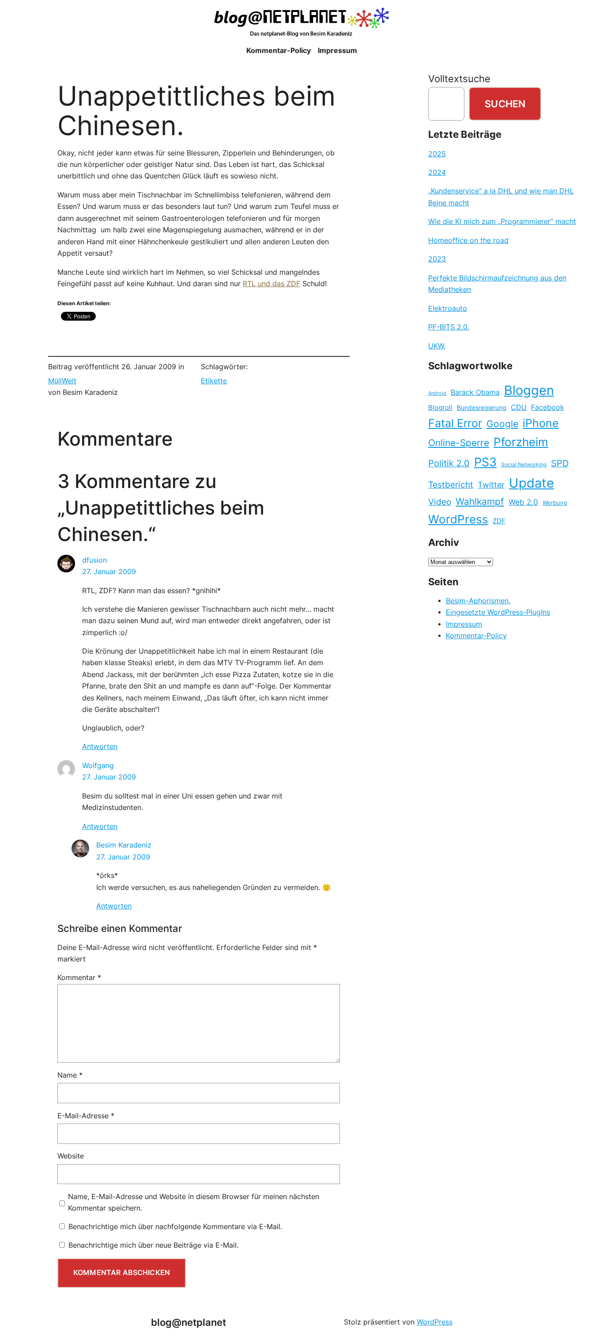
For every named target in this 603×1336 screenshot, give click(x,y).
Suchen (505, 104)
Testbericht (450, 484)
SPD (560, 463)
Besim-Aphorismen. (478, 601)
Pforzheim (521, 442)
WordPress (458, 519)
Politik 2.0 (449, 463)
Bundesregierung (481, 407)
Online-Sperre (458, 442)
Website (70, 1156)
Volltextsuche (459, 78)
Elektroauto (447, 308)
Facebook (547, 407)
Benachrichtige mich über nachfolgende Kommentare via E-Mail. (175, 1226)
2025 (437, 154)
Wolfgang (98, 765)
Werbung (555, 503)
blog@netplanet (188, 1322)
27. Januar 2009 (109, 572)
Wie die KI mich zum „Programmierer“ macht (502, 221)
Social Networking (523, 464)
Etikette (214, 381)
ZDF (499, 521)
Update (531, 483)
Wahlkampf (480, 501)
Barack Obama (475, 392)
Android (437, 393)
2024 (437, 172)
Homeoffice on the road (468, 240)
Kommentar (79, 977)
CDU (519, 407)
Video (439, 502)
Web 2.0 (523, 502)
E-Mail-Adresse (85, 1116)
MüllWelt (62, 381)
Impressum (464, 624)
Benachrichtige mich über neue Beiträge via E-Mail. (153, 1245)
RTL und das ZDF (271, 284)
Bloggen (529, 390)
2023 (437, 259)
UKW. (436, 346)
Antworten (99, 746)
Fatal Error (455, 423)
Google (502, 423)
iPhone (541, 423)
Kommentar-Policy (476, 636)
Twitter (491, 484)
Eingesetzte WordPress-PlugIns (498, 612)
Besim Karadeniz (123, 845)
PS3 (485, 462)
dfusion (94, 560)
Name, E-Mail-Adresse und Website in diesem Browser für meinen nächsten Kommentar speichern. (193, 1202)
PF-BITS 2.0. (448, 327)
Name (70, 1075)
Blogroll (440, 408)
